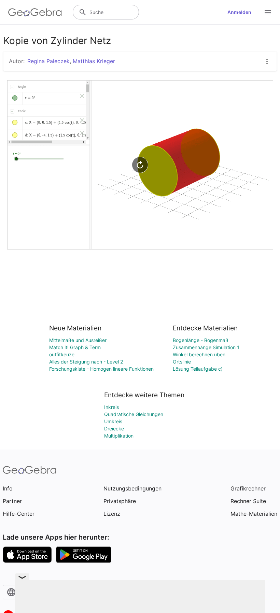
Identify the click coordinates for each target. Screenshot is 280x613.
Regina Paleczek (48, 61)
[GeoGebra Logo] (35, 12)
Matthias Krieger (94, 61)
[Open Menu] (268, 12)
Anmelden (239, 12)
